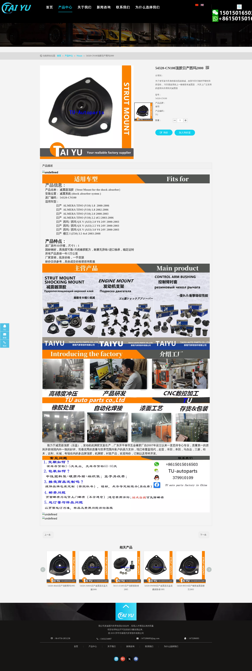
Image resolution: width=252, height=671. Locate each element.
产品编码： (160, 111)
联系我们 (149, 646)
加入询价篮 (185, 132)
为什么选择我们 (171, 646)
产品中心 (93, 646)
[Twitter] (129, 659)
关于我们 (111, 646)
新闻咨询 (130, 646)
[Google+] (122, 659)
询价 (165, 132)
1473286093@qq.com (150, 638)
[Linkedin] (116, 659)
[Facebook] (136, 659)
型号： (158, 95)
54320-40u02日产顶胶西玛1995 (61, 586)
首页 (76, 646)
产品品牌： (160, 103)
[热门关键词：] (239, 6)
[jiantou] (126, 606)
